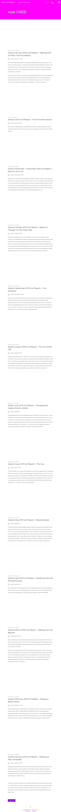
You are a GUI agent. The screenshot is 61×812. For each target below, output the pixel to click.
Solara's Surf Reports (8, 2)
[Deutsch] (53, 3)
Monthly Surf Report (13, 50)
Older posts (11, 800)
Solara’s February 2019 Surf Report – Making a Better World (28, 700)
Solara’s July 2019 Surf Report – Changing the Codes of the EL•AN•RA (28, 406)
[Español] (49, 3)
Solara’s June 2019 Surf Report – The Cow (26, 464)
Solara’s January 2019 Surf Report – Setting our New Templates (28, 758)
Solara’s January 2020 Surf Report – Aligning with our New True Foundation (29, 54)
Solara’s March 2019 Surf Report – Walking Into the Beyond (30, 631)
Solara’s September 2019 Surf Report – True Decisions (27, 289)
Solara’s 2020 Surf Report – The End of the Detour (30, 119)
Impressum (28, 811)
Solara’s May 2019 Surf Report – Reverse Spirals (28, 520)
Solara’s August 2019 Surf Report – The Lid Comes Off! (30, 348)
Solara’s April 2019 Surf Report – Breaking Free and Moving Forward (30, 579)
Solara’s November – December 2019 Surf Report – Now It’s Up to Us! (30, 170)
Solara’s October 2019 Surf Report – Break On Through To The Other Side (28, 228)
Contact (34, 811)
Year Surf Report (12, 117)
